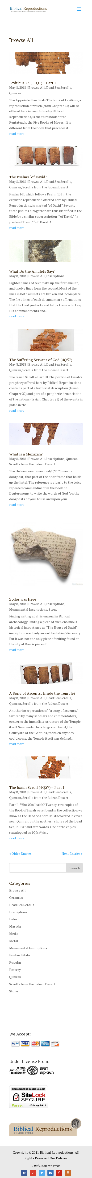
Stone (53, 609)
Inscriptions (55, 276)
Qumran (15, 93)
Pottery (15, 969)
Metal (13, 941)
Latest (14, 919)
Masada (15, 926)
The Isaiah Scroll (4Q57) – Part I (36, 787)
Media (13, 933)
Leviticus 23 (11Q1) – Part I (32, 82)
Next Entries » (72, 853)
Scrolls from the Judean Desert (45, 187)
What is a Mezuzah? (25, 454)
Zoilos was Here (22, 599)
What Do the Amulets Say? (31, 271)
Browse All (36, 87)
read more (16, 133)
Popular (15, 962)
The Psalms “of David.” (28, 177)
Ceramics (16, 897)
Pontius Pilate (19, 955)
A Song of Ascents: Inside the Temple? (42, 693)
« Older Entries (20, 853)
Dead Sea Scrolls (58, 87)
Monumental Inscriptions (28, 609)
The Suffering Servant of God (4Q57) (40, 359)
